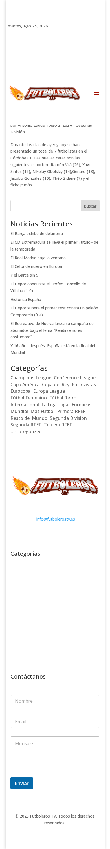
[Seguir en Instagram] (34, 34)
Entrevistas (84, 384)
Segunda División (68, 418)
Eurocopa (20, 391)
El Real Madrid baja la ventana (38, 257)
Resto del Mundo (28, 418)
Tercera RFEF (58, 425)
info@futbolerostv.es (55, 519)
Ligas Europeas (75, 404)
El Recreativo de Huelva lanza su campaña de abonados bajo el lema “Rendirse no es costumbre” (52, 330)
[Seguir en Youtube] (57, 34)
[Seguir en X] (46, 34)
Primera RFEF (71, 411)
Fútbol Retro (62, 398)
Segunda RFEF (25, 425)
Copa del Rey (55, 384)
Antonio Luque (31, 125)
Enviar (22, 783)
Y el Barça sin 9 (24, 275)
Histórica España (25, 299)
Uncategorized (26, 431)
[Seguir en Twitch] (12, 34)
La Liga (49, 404)
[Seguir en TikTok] (23, 34)
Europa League (49, 391)
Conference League (75, 378)
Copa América (24, 384)
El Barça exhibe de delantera (36, 233)
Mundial (19, 411)
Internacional (24, 404)
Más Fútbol (42, 411)
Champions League (30, 378)
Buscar (90, 206)
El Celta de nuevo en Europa (36, 266)
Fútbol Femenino (28, 398)
